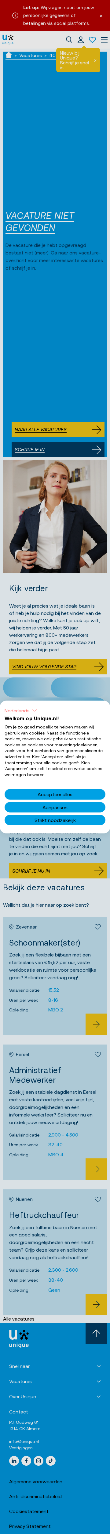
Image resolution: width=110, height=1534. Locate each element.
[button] (21, 710)
